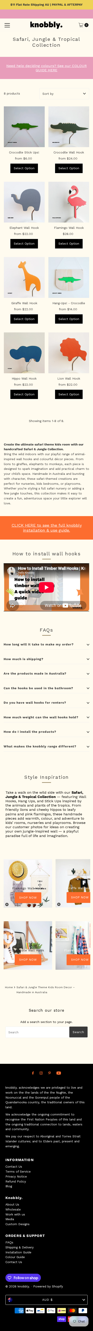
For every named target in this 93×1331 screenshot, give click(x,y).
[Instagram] (41, 1073)
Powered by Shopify (48, 1286)
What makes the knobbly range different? (40, 746)
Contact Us (13, 1166)
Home (9, 987)
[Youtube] (58, 1073)
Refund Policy (15, 1181)
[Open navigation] (7, 25)
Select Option (24, 168)
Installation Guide (18, 1252)
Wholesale (13, 1209)
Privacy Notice (16, 1176)
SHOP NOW (28, 897)
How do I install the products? (30, 731)
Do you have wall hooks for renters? (35, 702)
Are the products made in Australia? (35, 673)
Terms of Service (18, 1171)
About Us (12, 1204)
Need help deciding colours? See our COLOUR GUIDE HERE (46, 68)
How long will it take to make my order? (39, 644)
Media (9, 1219)
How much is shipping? (23, 659)
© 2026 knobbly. (17, 1286)
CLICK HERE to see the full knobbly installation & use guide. (47, 528)
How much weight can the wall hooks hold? (41, 717)
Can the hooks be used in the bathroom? (38, 688)
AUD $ (47, 1299)
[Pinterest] (49, 1073)
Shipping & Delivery (19, 1247)
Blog (8, 1186)
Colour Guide (15, 1257)
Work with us (15, 1214)
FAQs (9, 1242)
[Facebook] (33, 1073)
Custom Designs (17, 1224)
